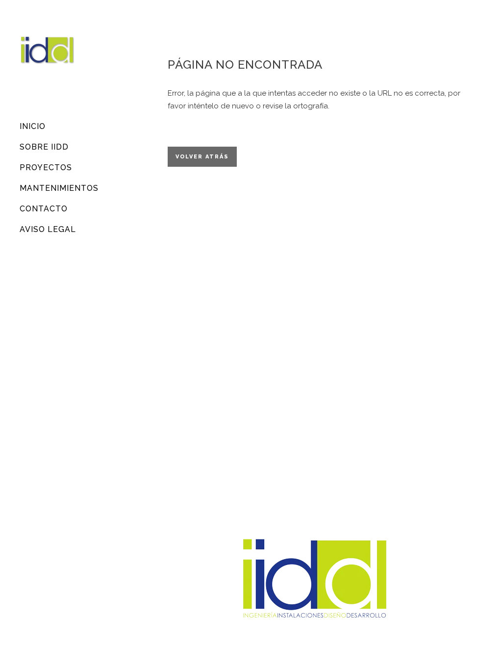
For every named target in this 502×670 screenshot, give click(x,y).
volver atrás (202, 157)
